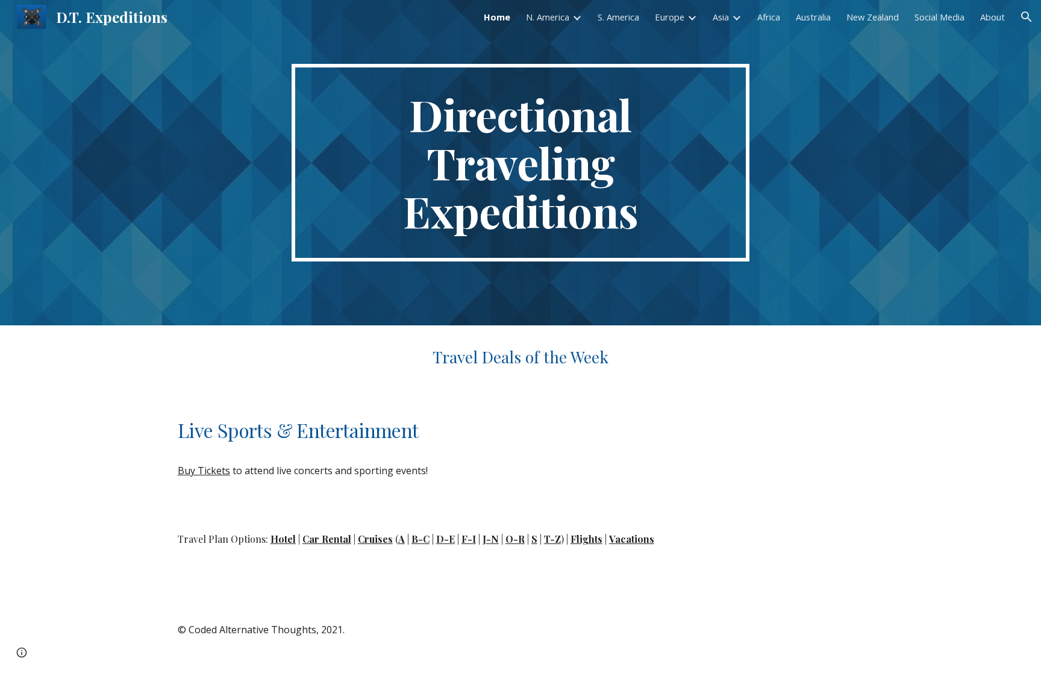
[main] (520, 162)
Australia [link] (813, 17)
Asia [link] (721, 17)
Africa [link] (768, 17)
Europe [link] (669, 17)
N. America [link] (547, 17)
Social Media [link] (939, 17)
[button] (1026, 16)
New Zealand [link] (872, 17)
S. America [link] (618, 17)
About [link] (992, 17)
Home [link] (497, 17)
